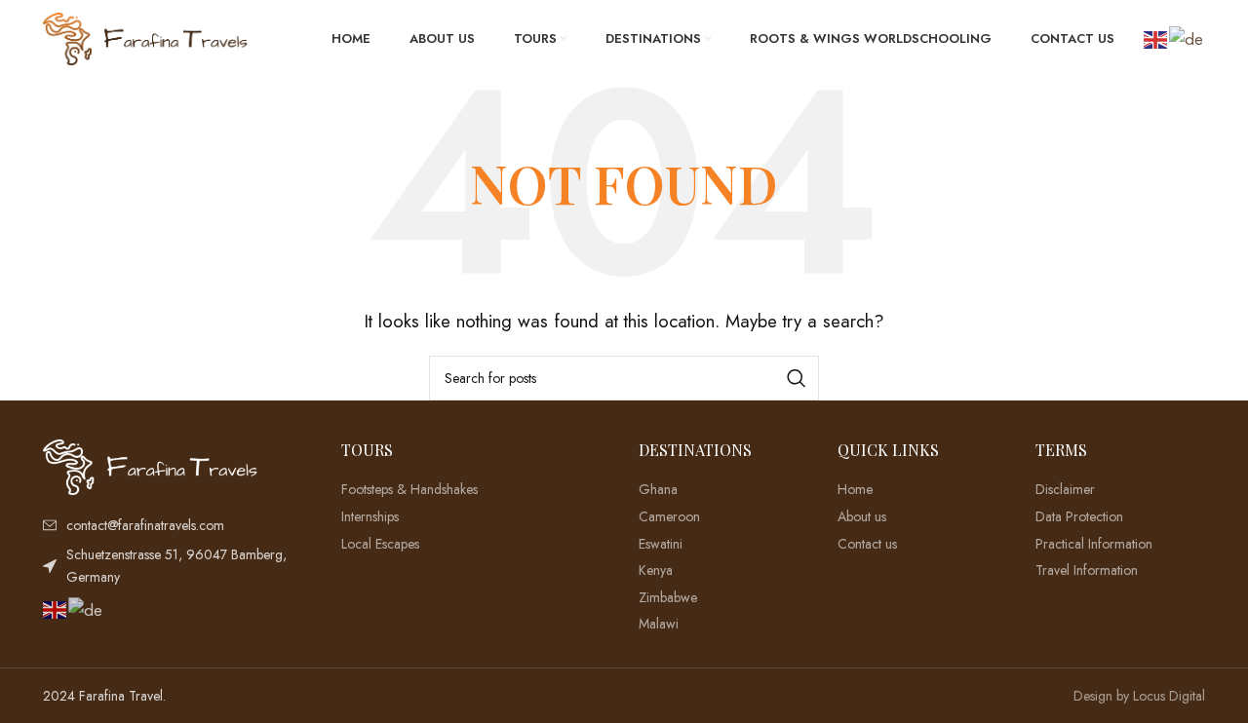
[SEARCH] (796, 378)
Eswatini (660, 544)
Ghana (658, 489)
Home (855, 489)
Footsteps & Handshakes (409, 489)
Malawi (659, 624)
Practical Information (1093, 544)
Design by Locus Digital (1139, 695)
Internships (370, 517)
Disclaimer (1065, 489)
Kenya (656, 570)
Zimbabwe (668, 598)
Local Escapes (380, 544)
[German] (1187, 38)
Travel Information (1086, 570)
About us (862, 517)
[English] (1156, 38)
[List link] (177, 525)
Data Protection (1079, 517)
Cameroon (669, 517)
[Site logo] (145, 37)
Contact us (867, 544)
